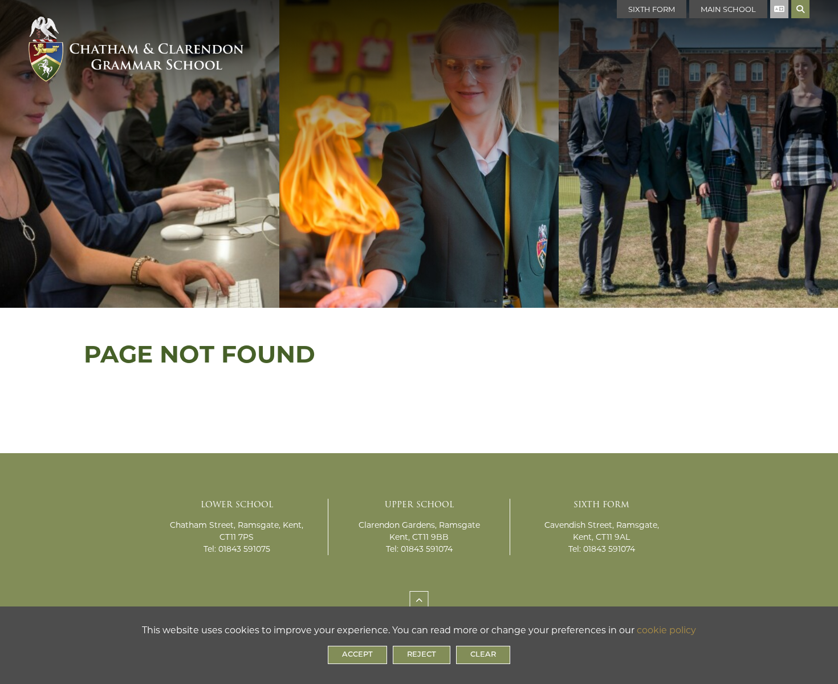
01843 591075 (244, 549)
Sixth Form (651, 9)
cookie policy (666, 630)
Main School (728, 9)
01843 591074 (427, 549)
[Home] (136, 37)
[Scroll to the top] (419, 600)
